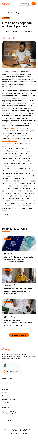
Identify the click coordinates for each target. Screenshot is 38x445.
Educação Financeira (8, 399)
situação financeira (9, 141)
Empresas (5, 389)
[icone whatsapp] (4, 38)
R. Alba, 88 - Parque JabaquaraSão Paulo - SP (14, 412)
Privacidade (15, 434)
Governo (4, 396)
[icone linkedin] (9, 38)
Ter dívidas (11, 128)
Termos (24, 434)
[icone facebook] (13, 38)
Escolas (4, 392)
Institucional (6, 382)
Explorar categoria (19, 335)
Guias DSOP (6, 402)
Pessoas (4, 386)
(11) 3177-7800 (9, 417)
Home (4, 13)
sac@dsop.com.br (10, 420)
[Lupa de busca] (33, 3)
